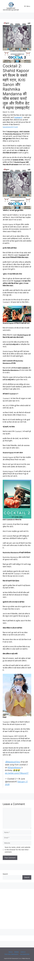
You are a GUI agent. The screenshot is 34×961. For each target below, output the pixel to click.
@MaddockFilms (13, 762)
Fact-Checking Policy (24, 954)
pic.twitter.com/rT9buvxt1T (16, 773)
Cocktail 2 (18, 117)
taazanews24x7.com (10, 127)
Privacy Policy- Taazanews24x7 (11, 954)
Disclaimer (16, 951)
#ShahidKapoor (14, 767)
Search (5, 874)
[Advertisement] (17, 909)
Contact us (23, 951)
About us (11, 951)
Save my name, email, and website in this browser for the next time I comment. (17, 849)
